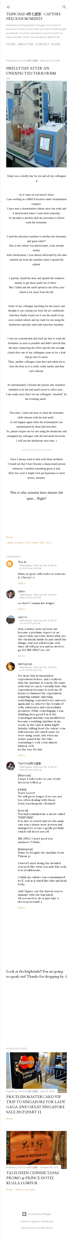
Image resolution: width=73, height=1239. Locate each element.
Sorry (49, 542)
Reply (22, 583)
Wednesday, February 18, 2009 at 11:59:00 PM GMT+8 (38, 768)
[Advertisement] (36, 1013)
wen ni (22, 617)
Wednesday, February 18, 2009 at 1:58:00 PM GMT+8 (38, 596)
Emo (27, 542)
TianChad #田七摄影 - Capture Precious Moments (33, 16)
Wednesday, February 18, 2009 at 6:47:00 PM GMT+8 (38, 669)
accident (19, 542)
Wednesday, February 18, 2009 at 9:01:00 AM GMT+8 (38, 567)
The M (22, 562)
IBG (42, 542)
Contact (42, 44)
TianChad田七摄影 (29, 763)
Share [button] (9, 537)
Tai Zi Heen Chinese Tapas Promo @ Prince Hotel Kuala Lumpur (32, 1177)
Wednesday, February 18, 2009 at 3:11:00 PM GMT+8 (38, 622)
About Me (25, 44)
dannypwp (25, 664)
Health (35, 542)
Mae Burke (47, 1221)
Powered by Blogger (39, 1213)
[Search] (64, 6)
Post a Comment (25, 1189)
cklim (21, 591)
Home (11, 44)
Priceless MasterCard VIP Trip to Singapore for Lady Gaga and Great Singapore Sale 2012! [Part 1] (35, 1104)
